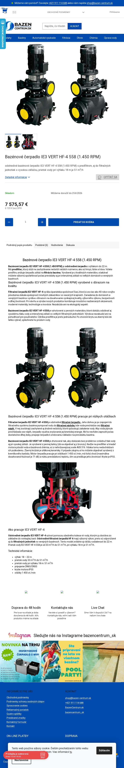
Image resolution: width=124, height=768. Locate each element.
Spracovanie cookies (17, 705)
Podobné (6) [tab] (41, 245)
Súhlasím (104, 750)
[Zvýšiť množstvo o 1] (42, 222)
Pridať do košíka (83, 222)
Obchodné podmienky (58, 12)
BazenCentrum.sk (74, 707)
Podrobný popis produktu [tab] (19, 245)
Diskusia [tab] (70, 245)
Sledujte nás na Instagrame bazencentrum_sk (75, 635)
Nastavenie (21, 760)
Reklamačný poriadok (18, 709)
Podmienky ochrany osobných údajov (25, 701)
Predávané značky (16, 718)
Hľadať (74, 26)
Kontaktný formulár (16, 722)
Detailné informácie (16, 177)
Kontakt (11, 726)
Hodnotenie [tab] (57, 245)
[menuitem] (7, 38)
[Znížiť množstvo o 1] (9, 222)
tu (71, 751)
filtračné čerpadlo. (71, 422)
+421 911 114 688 (58, 3)
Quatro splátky (14, 714)
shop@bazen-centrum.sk (100, 3)
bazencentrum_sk (74, 712)
